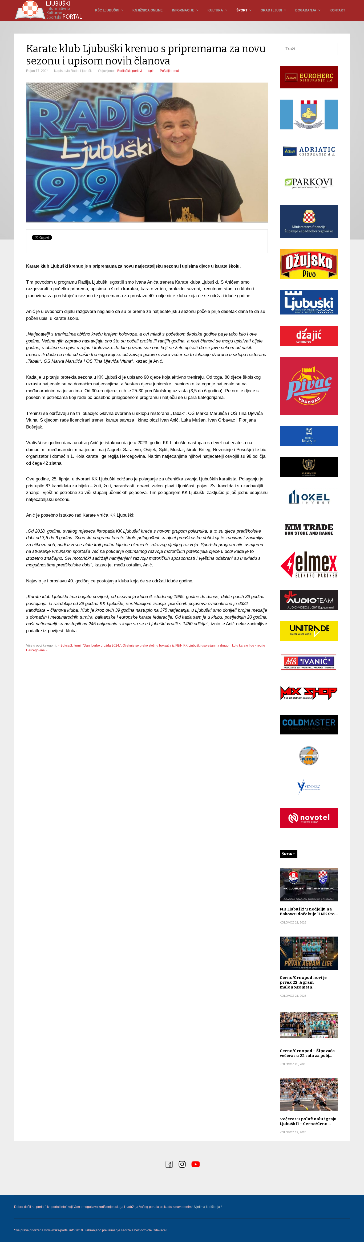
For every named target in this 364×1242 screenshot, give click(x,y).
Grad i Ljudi (271, 10)
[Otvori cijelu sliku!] (147, 153)
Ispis (151, 71)
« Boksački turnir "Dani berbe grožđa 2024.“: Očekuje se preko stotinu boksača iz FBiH (120, 645)
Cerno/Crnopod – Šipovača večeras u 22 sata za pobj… (307, 1053)
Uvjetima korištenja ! (207, 1207)
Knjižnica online (147, 10)
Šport (241, 10)
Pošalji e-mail (170, 71)
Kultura (215, 10)
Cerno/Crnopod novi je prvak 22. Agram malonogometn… (303, 982)
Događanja (305, 10)
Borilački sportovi (129, 71)
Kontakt (337, 10)
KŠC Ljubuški (107, 10)
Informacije (183, 10)
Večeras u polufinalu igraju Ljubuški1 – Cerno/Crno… (308, 1121)
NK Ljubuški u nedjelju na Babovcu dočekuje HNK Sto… (309, 911)
